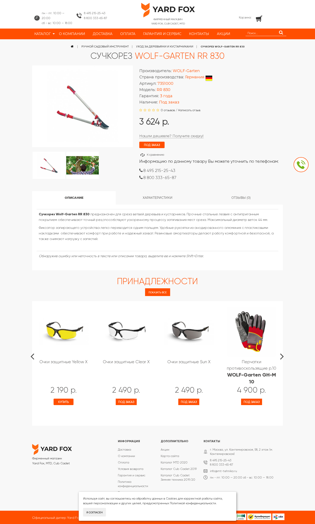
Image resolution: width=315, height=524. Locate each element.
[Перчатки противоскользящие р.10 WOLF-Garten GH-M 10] (252, 332)
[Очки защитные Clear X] (126, 332)
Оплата (123, 462)
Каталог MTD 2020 (174, 462)
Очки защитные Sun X (188, 361)
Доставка (124, 449)
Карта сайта (170, 456)
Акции (165, 449)
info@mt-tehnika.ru (223, 471)
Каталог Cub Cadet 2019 (179, 469)
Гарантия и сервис (131, 475)
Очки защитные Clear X (126, 361)
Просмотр (52, 414)
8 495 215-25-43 (94, 13)
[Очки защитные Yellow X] (63, 332)
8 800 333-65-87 (95, 18)
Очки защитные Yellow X (63, 361)
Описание (74, 198)
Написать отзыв (189, 110)
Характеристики (157, 198)
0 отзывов (168, 110)
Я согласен (95, 512)
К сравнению (155, 154)
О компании (126, 456)
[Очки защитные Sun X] (189, 332)
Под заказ (126, 402)
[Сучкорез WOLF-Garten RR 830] (49, 165)
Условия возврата (130, 469)
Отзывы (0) (241, 198)
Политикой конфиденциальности (193, 503)
